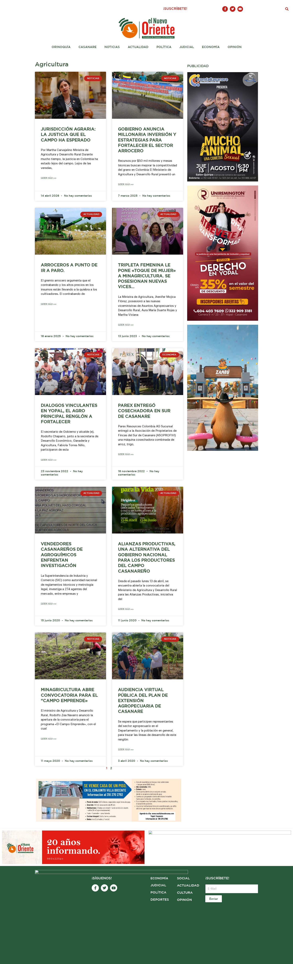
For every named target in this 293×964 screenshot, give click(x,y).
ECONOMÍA (159, 878)
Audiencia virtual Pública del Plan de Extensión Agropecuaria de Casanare (143, 700)
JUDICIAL (158, 885)
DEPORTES (159, 899)
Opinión (235, 47)
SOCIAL (183, 878)
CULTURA (185, 892)
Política (163, 47)
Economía (211, 47)
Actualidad (138, 47)
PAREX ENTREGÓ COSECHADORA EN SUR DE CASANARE (144, 411)
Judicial (186, 47)
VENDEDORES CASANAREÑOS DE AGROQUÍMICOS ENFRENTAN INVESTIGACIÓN (62, 555)
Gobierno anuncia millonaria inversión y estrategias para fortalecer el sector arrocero (147, 140)
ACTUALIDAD (188, 885)
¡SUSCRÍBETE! (175, 8)
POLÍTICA (158, 892)
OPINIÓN (184, 899)
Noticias (112, 47)
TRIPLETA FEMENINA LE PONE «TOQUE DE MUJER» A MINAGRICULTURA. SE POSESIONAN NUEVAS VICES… (147, 276)
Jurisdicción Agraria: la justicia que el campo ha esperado (68, 134)
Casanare (87, 47)
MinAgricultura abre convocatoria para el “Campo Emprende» (69, 695)
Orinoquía (61, 47)
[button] (287, 9)
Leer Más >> (48, 178)
